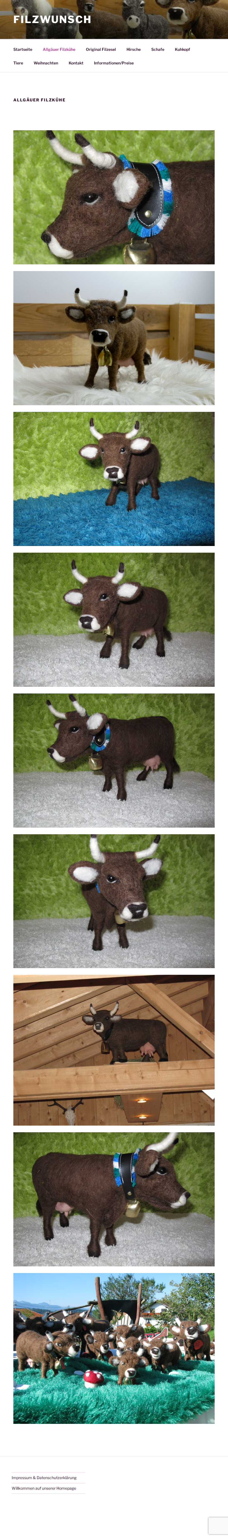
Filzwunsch (52, 19)
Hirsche (134, 49)
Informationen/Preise (114, 63)
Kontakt (76, 63)
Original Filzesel (101, 49)
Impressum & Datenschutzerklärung (44, 1477)
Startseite (22, 49)
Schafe (157, 49)
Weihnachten (46, 63)
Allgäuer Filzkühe (59, 49)
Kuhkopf (182, 49)
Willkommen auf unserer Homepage (44, 1488)
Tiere (18, 63)
